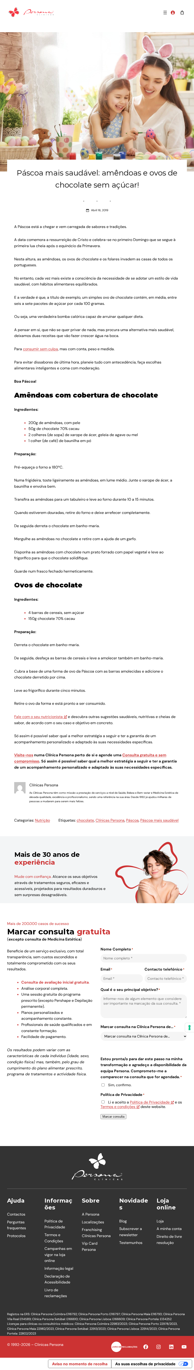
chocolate (85, 820)
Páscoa (132, 820)
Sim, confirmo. (120, 1085)
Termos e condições (118, 1106)
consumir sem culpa (40, 348)
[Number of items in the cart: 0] (182, 12)
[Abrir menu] (165, 12)
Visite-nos (23, 755)
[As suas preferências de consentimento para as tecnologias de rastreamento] (189, 1027)
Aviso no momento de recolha (79, 1363)
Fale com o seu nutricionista (38, 716)
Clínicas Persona (110, 820)
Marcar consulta (113, 1116)
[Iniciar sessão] (172, 12)
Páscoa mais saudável (159, 820)
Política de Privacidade (150, 1102)
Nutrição (42, 820)
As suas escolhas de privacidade (145, 1363)
